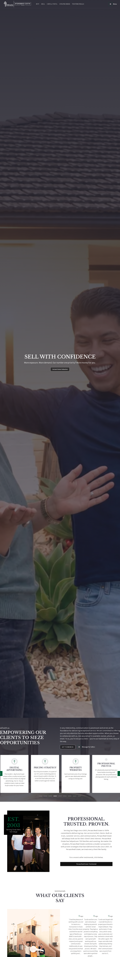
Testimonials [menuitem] (78, 4)
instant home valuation (60, 369)
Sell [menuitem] (43, 4)
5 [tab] (60, 796)
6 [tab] (65, 796)
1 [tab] (40, 796)
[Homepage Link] (17, 4)
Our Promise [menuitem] (64, 4)
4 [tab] (55, 796)
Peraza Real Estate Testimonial (86, 864)
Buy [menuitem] (37, 4)
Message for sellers (88, 747)
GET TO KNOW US (67, 747)
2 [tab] (45, 796)
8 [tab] (74, 796)
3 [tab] (50, 796)
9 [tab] (79, 796)
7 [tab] (69, 796)
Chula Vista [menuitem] (52, 4)
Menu (115, 4)
